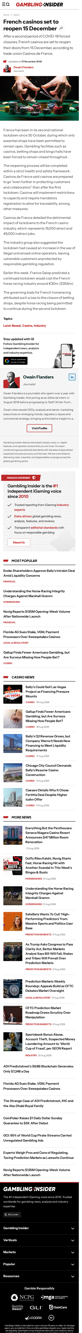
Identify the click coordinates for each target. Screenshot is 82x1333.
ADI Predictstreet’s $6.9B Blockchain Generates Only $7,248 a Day (38, 1068)
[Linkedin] (72, 377)
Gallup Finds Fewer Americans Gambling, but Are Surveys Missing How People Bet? (48, 716)
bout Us (19, 542)
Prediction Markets (38, 934)
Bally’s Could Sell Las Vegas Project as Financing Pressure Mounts (47, 691)
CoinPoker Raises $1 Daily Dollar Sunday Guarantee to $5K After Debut (32, 1120)
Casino (16, 14)
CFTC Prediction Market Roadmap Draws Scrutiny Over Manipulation (48, 1012)
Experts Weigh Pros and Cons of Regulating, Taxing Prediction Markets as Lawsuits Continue (38, 1155)
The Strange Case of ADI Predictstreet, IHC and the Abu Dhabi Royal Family (38, 1103)
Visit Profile (39, 428)
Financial (9, 581)
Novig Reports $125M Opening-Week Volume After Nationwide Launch (36, 1172)
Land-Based (12, 326)
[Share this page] (61, 28)
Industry (40, 326)
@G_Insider (13, 1214)
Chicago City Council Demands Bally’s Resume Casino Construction (48, 770)
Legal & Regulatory (16, 642)
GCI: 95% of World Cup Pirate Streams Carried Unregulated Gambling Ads (37, 1137)
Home (6, 14)
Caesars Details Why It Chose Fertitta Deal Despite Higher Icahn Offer (47, 794)
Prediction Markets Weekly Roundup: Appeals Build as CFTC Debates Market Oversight (49, 986)
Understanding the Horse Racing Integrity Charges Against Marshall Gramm (49, 893)
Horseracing (11, 601)
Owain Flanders (23, 67)
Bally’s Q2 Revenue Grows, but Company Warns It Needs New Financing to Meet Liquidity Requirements (48, 743)
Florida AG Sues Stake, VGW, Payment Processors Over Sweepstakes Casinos (31, 1086)
